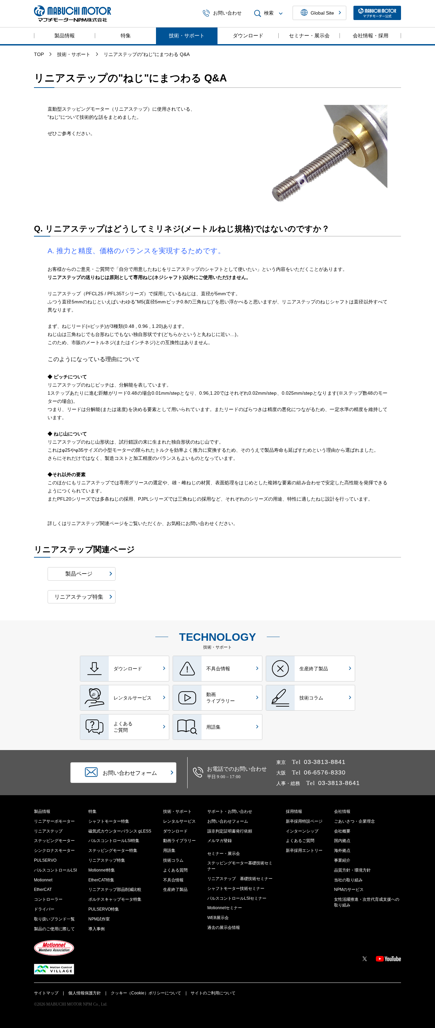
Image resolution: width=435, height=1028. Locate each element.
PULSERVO (45, 860)
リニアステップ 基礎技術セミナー (240, 878)
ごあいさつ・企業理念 (354, 821)
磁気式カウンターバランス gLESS (119, 831)
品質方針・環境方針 (352, 870)
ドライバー (44, 909)
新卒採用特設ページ (304, 821)
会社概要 (342, 831)
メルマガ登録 (219, 840)
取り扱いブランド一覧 (54, 919)
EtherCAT (43, 889)
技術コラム (173, 860)
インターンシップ (302, 831)
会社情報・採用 (370, 35)
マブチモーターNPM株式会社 (72, 13)
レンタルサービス (179, 821)
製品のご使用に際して (54, 929)
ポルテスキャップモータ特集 (114, 899)
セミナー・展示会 (309, 35)
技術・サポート (187, 35)
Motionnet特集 (101, 870)
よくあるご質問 (300, 840)
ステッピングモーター (54, 840)
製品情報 (64, 35)
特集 (126, 35)
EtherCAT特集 (101, 880)
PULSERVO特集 (103, 909)
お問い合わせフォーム (227, 821)
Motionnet (43, 880)
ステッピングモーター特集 (112, 850)
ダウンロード (248, 35)
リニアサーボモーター (54, 821)
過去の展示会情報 (223, 927)
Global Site (322, 13)
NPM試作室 (99, 919)
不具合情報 (173, 880)
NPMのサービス (349, 889)
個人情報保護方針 (84, 993)
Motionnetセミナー (224, 907)
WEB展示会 (218, 917)
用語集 (169, 850)
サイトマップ (46, 993)
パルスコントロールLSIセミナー (236, 898)
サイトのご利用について (213, 993)
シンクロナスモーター (54, 850)
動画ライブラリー (179, 840)
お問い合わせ (227, 13)
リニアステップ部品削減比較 (114, 889)
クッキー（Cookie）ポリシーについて (146, 993)
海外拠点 (342, 850)
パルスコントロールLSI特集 (113, 840)
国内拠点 (342, 840)
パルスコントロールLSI (55, 870)
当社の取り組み (348, 880)
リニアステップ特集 (106, 860)
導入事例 (96, 929)
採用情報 (294, 811)
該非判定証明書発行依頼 (229, 831)
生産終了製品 (175, 889)
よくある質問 (175, 870)
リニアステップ (48, 831)
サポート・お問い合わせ (229, 811)
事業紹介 (342, 860)
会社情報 (342, 811)
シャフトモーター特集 (108, 821)
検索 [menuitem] (269, 13)
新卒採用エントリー (304, 850)
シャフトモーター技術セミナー (235, 888)
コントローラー (48, 899)
